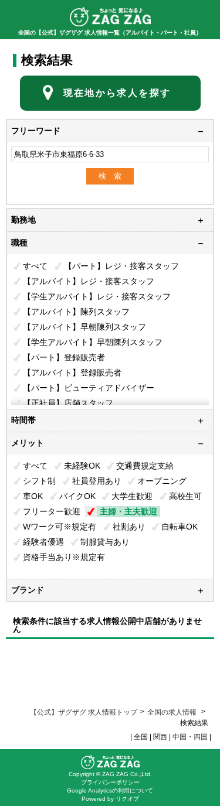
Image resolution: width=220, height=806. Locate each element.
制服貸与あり (105, 542)
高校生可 (185, 496)
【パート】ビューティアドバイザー (88, 387)
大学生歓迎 (132, 496)
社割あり (129, 526)
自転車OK (179, 526)
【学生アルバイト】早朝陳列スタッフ (93, 342)
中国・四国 (190, 737)
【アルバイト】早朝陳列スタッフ (84, 327)
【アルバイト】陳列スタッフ (76, 311)
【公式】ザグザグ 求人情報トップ (83, 712)
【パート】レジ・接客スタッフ (121, 266)
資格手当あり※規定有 (64, 557)
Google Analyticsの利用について (110, 790)
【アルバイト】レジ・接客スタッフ (88, 281)
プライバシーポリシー (110, 782)
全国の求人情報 (172, 712)
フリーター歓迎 (51, 511)
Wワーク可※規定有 (59, 526)
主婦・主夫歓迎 (128, 511)
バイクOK (77, 496)
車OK (33, 496)
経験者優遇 (43, 542)
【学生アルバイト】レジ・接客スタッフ (97, 296)
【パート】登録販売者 (64, 357)
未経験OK (82, 465)
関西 (160, 737)
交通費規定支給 (145, 465)
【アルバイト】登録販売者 (72, 372)
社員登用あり (96, 481)
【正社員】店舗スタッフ (68, 403)
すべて (35, 266)
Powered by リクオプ (110, 798)
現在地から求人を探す (117, 93)
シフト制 (39, 481)
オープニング (162, 481)
